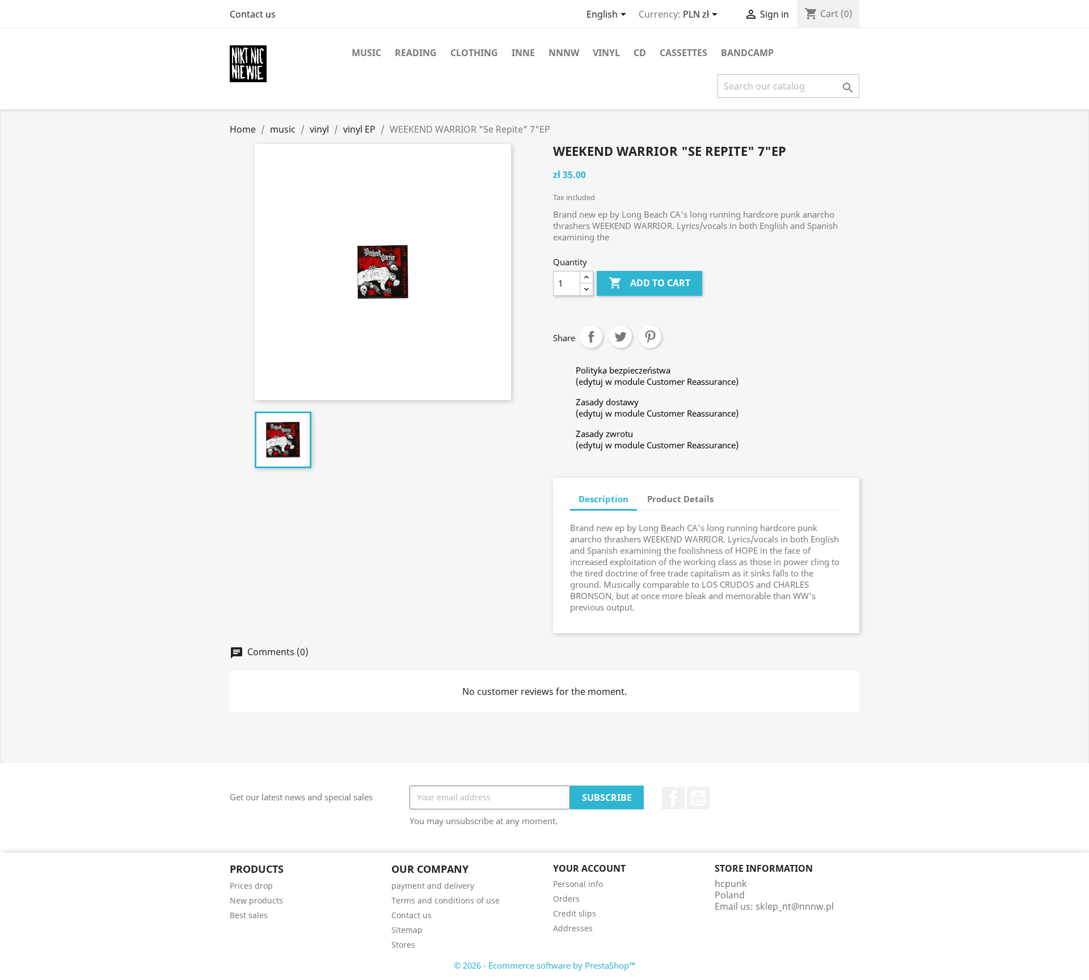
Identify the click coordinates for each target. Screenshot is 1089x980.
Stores (403, 944)
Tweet (620, 336)
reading (416, 52)
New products (256, 900)
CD (640, 52)
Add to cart (649, 283)
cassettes (683, 52)
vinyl (606, 52)
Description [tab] (603, 498)
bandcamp (747, 52)
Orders (566, 898)
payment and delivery (432, 885)
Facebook (673, 798)
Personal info (578, 884)
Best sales (249, 915)
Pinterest (650, 336)
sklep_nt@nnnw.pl (794, 906)
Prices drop (251, 885)
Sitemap (407, 929)
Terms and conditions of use (445, 900)
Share (591, 336)
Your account (589, 868)
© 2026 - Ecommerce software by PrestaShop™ (545, 965)
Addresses (573, 928)
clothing (474, 52)
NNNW (563, 52)
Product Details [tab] (680, 498)
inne (523, 52)
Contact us (253, 14)
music (366, 52)
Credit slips (574, 913)
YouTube (698, 798)
